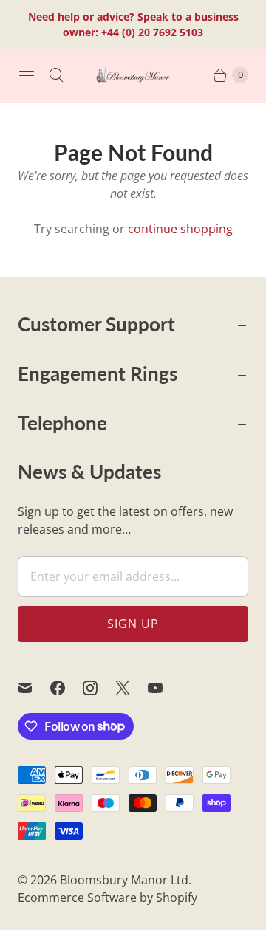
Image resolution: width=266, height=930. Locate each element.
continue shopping (180, 229)
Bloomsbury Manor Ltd (124, 880)
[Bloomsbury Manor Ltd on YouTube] (164, 688)
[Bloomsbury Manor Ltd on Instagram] (99, 688)
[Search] (56, 75)
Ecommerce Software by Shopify (107, 897)
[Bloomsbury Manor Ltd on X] (131, 688)
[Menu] (26, 75)
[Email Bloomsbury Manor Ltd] (34, 688)
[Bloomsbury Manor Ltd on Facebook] (66, 688)
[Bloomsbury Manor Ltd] (133, 74)
